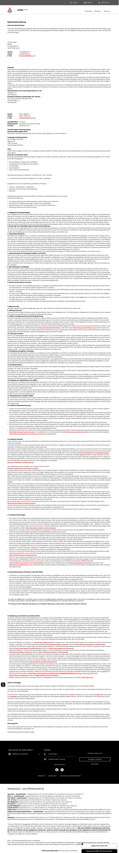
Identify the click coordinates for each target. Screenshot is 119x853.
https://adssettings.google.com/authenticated (90, 644)
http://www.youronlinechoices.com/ (84, 328)
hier (33, 732)
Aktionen (98, 11)
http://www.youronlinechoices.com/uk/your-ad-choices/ (28, 434)
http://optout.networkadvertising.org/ (22, 432)
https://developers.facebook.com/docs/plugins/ (41, 528)
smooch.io (72, 694)
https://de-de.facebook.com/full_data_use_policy (22, 468)
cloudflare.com (98, 694)
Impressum (41, 776)
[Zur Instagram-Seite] (62, 769)
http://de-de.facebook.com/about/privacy (20, 462)
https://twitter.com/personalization (47, 675)
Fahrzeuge (88, 11)
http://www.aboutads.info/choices (77, 432)
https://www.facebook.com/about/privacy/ (23, 555)
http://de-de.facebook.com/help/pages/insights (93, 453)
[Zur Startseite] (20, 9)
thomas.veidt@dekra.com (27, 56)
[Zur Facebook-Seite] (56, 769)
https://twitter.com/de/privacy (19, 675)
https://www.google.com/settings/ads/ (61, 648)
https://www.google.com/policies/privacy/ (28, 648)
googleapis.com (15, 696)
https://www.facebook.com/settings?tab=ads (29, 563)
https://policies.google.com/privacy (57, 644)
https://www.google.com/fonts (44, 642)
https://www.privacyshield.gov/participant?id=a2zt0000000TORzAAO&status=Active (55, 673)
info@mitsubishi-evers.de (27, 118)
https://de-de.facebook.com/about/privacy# (21, 503)
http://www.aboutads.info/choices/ (50, 328)
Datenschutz (52, 776)
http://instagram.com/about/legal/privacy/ (43, 662)
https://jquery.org (87, 677)
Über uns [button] (107, 11)
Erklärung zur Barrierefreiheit (70, 776)
